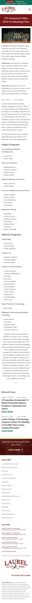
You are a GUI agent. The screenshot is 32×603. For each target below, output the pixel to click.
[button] (29, 9)
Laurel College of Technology (11, 528)
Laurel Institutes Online (9, 551)
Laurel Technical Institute (9, 537)
